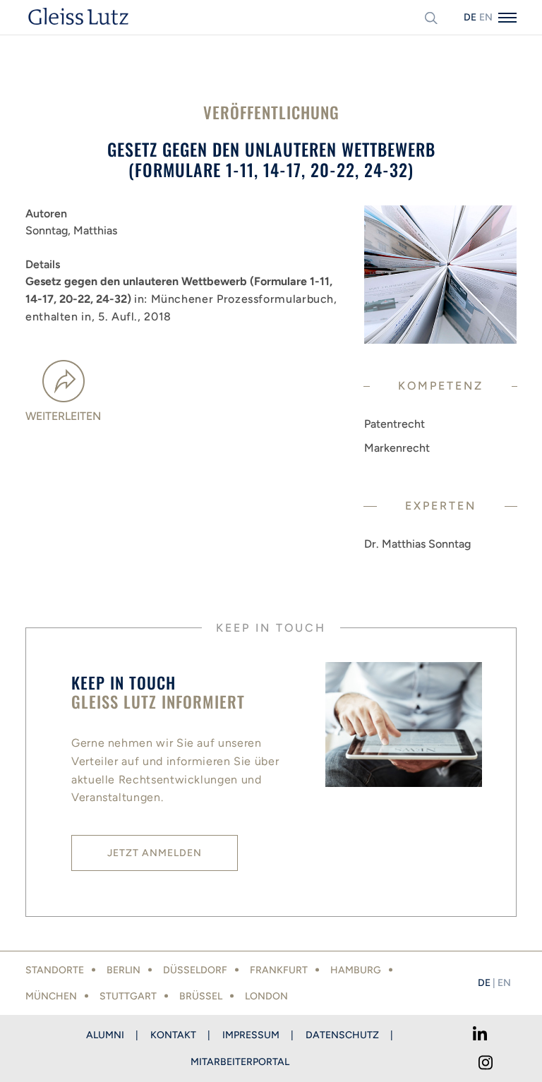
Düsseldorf (195, 970)
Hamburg (355, 970)
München (51, 996)
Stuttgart (128, 996)
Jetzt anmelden (154, 853)
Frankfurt (279, 970)
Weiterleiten (63, 416)
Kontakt (173, 1035)
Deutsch (470, 17)
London (266, 996)
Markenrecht (397, 448)
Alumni (105, 1035)
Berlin (123, 970)
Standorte (54, 970)
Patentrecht (394, 424)
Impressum (250, 1035)
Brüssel (200, 996)
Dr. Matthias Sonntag (417, 544)
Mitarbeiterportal (240, 1062)
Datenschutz (342, 1035)
